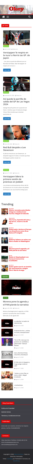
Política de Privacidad (7, 408)
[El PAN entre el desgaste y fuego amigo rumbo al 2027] (7, 365)
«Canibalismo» (18, 385)
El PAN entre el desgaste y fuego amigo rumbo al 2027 (22, 364)
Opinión (10, 247)
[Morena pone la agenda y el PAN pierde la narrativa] (16, 287)
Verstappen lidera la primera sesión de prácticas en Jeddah (13, 179)
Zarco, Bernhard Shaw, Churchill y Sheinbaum (21, 354)
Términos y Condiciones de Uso (10, 415)
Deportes (6, 46)
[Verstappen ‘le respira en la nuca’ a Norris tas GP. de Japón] (16, 37)
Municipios (11, 208)
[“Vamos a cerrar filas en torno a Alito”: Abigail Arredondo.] (7, 376)
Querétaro (11, 227)
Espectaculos (12, 218)
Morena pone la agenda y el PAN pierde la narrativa (19, 249)
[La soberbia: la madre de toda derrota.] (7, 323)
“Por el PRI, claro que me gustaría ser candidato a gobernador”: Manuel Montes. (21, 342)
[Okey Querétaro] (16, 6)
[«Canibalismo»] (7, 386)
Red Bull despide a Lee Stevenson (14, 148)
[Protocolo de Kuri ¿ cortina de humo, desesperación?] (7, 333)
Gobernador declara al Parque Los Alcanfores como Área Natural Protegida (20, 231)
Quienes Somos (6, 412)
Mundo (10, 255)
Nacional (11, 238)
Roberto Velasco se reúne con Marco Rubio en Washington (20, 240)
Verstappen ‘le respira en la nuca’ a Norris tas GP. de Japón (16, 55)
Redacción (15, 49)
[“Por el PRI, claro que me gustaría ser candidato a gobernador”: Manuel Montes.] (7, 344)
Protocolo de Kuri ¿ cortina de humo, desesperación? (22, 331)
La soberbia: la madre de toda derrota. (21, 322)
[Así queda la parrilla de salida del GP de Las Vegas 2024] (16, 84)
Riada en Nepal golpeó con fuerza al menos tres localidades (19, 258)
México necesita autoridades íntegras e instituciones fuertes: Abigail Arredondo (19, 211)
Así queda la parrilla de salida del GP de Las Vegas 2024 (16, 101)
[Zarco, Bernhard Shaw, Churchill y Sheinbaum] (7, 355)
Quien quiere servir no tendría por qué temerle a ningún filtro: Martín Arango (20, 268)
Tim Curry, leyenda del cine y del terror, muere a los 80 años (19, 221)
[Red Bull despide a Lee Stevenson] (16, 132)
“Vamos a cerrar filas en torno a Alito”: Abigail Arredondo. (21, 375)
